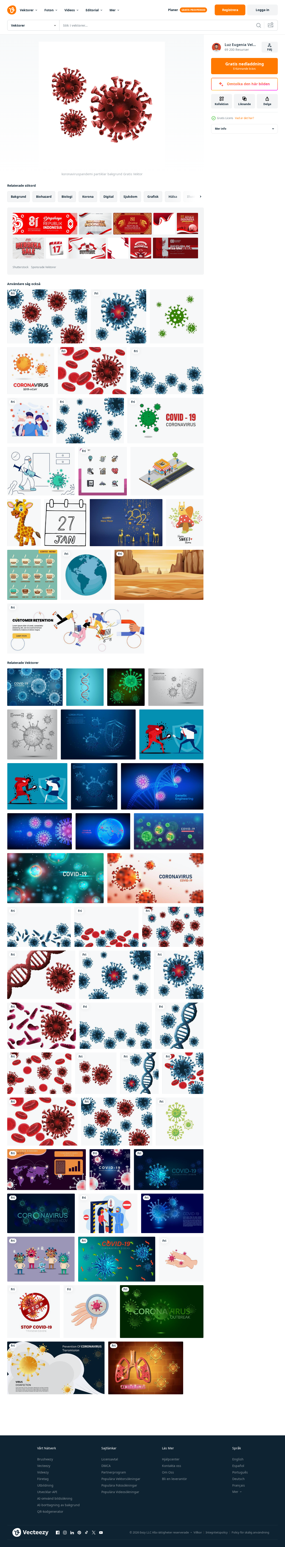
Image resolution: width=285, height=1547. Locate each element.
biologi (67, 196)
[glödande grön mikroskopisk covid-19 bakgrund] (41, 1213)
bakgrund (18, 196)
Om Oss (168, 1472)
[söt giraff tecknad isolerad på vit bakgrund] (24, 522)
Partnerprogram (113, 1472)
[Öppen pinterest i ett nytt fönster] (79, 1532)
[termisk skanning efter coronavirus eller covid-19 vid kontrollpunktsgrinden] (107, 1213)
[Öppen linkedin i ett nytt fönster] (72, 1532)
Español (238, 1466)
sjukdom (130, 196)
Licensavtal (109, 1459)
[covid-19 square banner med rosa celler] (109, 1169)
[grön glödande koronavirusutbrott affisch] (161, 1311)
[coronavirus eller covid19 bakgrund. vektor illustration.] (168, 831)
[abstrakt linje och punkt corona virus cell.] (32, 734)
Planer (173, 10)
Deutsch (238, 1479)
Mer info (220, 129)
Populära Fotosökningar (119, 1485)
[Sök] (258, 25)
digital (108, 196)
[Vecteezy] (11, 9)
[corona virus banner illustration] (165, 420)
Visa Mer (175, 248)
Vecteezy (43, 1466)
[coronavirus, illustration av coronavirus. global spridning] (176, 316)
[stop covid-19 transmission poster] (33, 1311)
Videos (69, 10)
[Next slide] (196, 196)
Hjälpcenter (171, 1459)
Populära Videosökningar (120, 1492)
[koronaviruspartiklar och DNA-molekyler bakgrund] (41, 975)
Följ (269, 49)
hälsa (173, 196)
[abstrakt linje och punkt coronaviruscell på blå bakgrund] (94, 786)
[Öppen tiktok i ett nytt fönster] (86, 1532)
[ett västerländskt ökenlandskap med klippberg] (158, 575)
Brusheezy (45, 1459)
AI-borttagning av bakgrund (58, 1505)
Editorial (92, 10)
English (238, 1459)
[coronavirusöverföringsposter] (56, 1368)
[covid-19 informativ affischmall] (46, 1169)
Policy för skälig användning (250, 1532)
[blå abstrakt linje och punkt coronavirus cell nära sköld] (98, 734)
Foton (49, 10)
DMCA (106, 1466)
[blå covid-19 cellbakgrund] (168, 1169)
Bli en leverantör (174, 1479)
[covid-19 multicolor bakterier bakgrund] (116, 1259)
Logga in (262, 10)
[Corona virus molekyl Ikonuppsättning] (30, 370)
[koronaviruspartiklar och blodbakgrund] (92, 370)
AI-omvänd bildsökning (54, 1498)
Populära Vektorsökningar (120, 1479)
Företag (43, 1479)
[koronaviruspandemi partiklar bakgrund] (47, 316)
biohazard (44, 196)
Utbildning (45, 1485)
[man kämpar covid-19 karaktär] (171, 734)
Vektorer (27, 10)
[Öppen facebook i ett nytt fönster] (57, 1532)
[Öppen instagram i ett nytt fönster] (65, 1532)
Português (240, 1472)
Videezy (43, 1472)
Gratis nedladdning (244, 66)
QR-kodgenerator (50, 1511)
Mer (112, 10)
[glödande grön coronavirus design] (126, 687)
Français (238, 1485)
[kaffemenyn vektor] (32, 575)
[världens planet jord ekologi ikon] (86, 575)
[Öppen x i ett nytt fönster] (94, 1532)
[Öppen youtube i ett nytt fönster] (101, 1532)
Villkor (198, 1532)
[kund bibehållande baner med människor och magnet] (75, 628)
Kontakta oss (171, 1466)
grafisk (153, 196)
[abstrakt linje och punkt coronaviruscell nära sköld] (175, 687)
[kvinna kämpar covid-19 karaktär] (37, 786)
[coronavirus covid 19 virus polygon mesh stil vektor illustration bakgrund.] (35, 687)
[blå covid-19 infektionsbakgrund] (172, 1213)
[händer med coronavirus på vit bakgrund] (181, 1259)
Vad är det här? (244, 118)
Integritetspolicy (217, 1532)
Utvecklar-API (47, 1492)
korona (87, 196)
